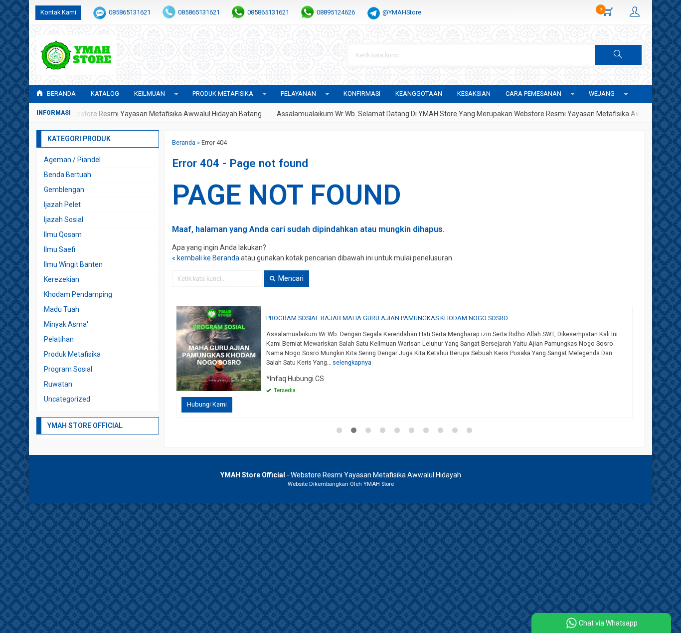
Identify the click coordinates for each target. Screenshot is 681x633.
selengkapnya (352, 362)
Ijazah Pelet (62, 205)
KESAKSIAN (474, 93)
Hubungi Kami (207, 404)
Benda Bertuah (67, 175)
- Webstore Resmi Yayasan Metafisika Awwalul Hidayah (340, 475)
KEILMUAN (149, 93)
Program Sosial (68, 369)
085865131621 (130, 12)
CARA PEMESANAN (533, 93)
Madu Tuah (61, 309)
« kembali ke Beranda (205, 258)
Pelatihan (59, 339)
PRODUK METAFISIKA (222, 93)
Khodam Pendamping (78, 294)
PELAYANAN (298, 93)
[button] (618, 55)
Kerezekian (61, 279)
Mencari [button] (290, 278)
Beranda (60, 93)
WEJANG (602, 93)
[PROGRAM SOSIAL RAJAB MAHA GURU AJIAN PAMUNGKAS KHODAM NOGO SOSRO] (218, 348)
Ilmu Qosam (63, 234)
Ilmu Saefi (59, 249)
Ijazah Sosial (63, 219)
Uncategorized (67, 399)
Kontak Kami (58, 12)
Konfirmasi (361, 93)
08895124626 (336, 12)
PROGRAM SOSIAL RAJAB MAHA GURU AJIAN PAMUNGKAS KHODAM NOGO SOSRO (387, 318)
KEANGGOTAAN (418, 93)
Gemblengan (64, 190)
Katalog (105, 93)
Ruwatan (58, 384)
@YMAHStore (401, 12)
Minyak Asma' (66, 324)
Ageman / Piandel (72, 160)
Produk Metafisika (72, 354)
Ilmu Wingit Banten (73, 264)
